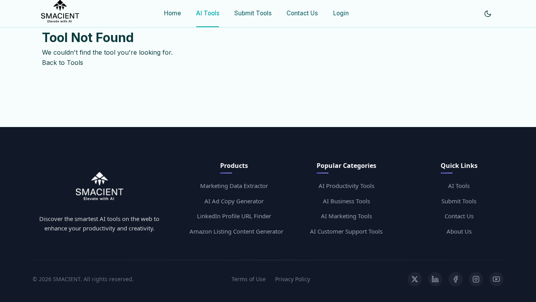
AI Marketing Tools (346, 216)
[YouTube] (496, 279)
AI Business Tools (346, 201)
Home (172, 13)
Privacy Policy (292, 279)
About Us (459, 231)
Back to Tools (62, 62)
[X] (415, 279)
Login (341, 13)
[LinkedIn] (435, 279)
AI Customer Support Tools (346, 231)
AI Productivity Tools (346, 186)
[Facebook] (455, 279)
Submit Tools (253, 13)
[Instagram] (476, 279)
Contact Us (302, 13)
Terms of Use (249, 279)
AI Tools (207, 13)
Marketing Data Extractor (234, 186)
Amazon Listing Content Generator (236, 231)
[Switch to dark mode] (488, 14)
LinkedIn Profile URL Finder (234, 216)
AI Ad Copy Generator (234, 201)
